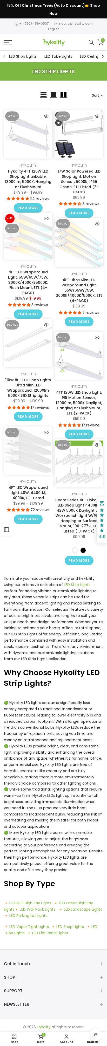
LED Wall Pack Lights (37, 909)
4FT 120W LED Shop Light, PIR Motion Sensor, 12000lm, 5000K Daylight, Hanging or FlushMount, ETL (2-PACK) (79, 403)
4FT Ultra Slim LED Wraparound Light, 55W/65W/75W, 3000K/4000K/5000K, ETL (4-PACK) (79, 290)
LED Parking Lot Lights (28, 915)
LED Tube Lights (58, 56)
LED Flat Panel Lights (50, 933)
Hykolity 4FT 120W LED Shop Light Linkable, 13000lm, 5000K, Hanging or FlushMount (28, 179)
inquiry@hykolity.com (75, 23)
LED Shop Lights (23, 56)
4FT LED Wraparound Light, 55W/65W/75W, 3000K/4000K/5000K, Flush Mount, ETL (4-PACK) (28, 282)
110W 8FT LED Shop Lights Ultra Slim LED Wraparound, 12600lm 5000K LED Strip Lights (28, 387)
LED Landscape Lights (83, 909)
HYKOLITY (28, 165)
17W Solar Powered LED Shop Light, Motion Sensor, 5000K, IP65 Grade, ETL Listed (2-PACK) (79, 182)
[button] (18, 198)
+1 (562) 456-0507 (34, 23)
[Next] (102, 56)
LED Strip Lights (77, 584)
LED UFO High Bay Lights (30, 903)
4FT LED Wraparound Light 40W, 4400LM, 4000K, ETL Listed (28, 493)
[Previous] (4, 56)
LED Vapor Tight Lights (29, 926)
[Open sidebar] (6, 529)
